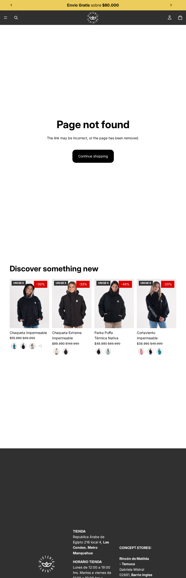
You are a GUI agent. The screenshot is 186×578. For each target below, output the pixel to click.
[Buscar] (16, 17)
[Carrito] (180, 17)
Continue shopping (93, 156)
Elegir (130, 321)
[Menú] (5, 17)
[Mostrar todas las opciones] (40, 346)
